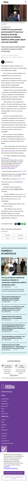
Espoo (3, 422)
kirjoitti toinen (5, 158)
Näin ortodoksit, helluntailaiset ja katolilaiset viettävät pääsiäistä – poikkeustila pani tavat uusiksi (11, 298)
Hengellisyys (4, 406)
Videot (2, 411)
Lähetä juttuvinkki (21, 366)
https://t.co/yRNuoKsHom (8, 168)
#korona (17, 165)
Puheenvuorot (5, 403)
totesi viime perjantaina (14, 75)
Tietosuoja (3, 438)
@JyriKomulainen (5, 166)
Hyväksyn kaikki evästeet (14, 473)
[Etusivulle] (5, 2)
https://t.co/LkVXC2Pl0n (14, 175)
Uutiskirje (14, 375)
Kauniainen (4, 424)
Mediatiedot (4, 436)
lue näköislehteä (6, 443)
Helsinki (3, 420)
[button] (15, 224)
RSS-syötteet (4, 413)
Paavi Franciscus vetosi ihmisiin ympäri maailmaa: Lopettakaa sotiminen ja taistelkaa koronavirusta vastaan (13, 308)
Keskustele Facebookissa (8, 366)
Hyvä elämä (4, 401)
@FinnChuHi (14, 166)
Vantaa (3, 427)
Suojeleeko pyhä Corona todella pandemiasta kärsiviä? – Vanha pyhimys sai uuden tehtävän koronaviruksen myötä (14, 346)
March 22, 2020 (22, 171)
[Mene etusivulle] (8, 387)
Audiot (3, 408)
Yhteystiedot (4, 433)
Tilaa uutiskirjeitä (5, 440)
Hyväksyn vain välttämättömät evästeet (14, 478)
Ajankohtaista (5, 399)
